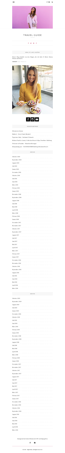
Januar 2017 (15, 257)
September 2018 (16, 197)
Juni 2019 (14, 182)
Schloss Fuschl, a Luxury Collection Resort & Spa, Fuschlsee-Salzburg (32, 140)
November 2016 (16, 263)
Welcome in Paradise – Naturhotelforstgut (24, 143)
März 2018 (15, 213)
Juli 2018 (14, 203)
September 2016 (16, 269)
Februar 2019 (16, 188)
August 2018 (15, 200)
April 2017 (15, 247)
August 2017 (15, 235)
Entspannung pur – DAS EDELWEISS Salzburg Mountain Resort (30, 146)
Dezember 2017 (16, 222)
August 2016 (15, 272)
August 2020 (15, 163)
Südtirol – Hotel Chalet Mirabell (21, 134)
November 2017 (16, 225)
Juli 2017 (14, 238)
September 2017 (16, 232)
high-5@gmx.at (21, 61)
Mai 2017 (14, 244)
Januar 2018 (15, 219)
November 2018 (16, 194)
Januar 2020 (15, 169)
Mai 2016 (14, 282)
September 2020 (16, 160)
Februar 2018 (16, 216)
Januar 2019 (15, 191)
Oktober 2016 (16, 266)
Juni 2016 (14, 279)
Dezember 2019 (16, 172)
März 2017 (15, 250)
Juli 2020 (14, 166)
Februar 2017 (16, 254)
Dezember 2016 (16, 260)
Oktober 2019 (16, 175)
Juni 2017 (14, 241)
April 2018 (15, 210)
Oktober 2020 (16, 156)
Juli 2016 (14, 276)
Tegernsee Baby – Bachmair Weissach (23, 137)
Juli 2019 (14, 178)
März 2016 (15, 288)
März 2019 (15, 185)
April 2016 (15, 285)
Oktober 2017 (16, 229)
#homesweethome (17, 131)
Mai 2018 (14, 207)
